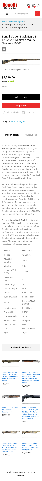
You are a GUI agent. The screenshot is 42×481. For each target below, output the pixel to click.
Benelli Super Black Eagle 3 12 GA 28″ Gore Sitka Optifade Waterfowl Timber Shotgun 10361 (9, 447)
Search (37, 13)
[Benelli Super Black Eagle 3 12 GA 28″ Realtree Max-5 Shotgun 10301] (4, 49)
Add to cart (21, 97)
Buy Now (21, 105)
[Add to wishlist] (13, 368)
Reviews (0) (30, 135)
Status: (4, 81)
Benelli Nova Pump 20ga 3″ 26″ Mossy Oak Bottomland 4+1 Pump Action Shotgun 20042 (10, 376)
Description (12, 135)
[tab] (12, 135)
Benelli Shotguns (18, 121)
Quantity (4, 86)
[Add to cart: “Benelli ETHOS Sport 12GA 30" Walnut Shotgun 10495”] (8, 404)
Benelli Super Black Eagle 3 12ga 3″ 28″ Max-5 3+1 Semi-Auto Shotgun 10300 (30, 446)
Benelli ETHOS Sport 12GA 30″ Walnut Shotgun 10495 (10, 410)
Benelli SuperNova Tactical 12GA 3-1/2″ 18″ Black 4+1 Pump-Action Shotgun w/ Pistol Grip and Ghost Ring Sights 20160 (30, 413)
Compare (30, 112)
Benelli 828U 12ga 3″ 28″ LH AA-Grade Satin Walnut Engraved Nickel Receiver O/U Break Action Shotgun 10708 (31, 377)
